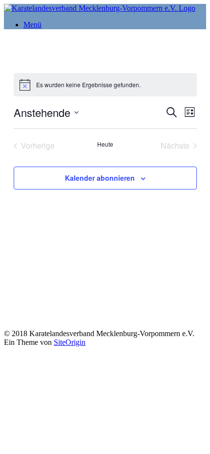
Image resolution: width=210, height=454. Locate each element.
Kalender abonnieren (100, 178)
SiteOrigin (69, 342)
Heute (105, 144)
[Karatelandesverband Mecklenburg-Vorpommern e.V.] (99, 8)
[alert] (105, 84)
